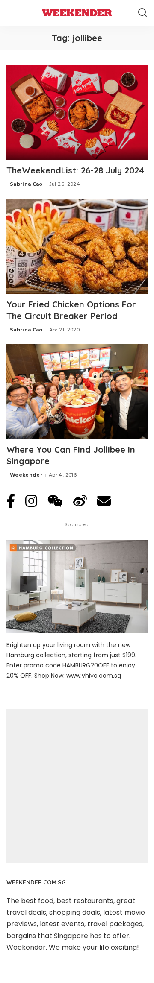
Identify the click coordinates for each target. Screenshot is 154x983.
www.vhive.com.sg (93, 675)
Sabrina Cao (26, 184)
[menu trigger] (17, 13)
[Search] (142, 13)
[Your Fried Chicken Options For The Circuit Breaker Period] (77, 246)
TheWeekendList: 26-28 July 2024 (75, 170)
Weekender (26, 475)
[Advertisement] (77, 786)
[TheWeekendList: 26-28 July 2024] (77, 112)
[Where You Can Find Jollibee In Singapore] (77, 391)
